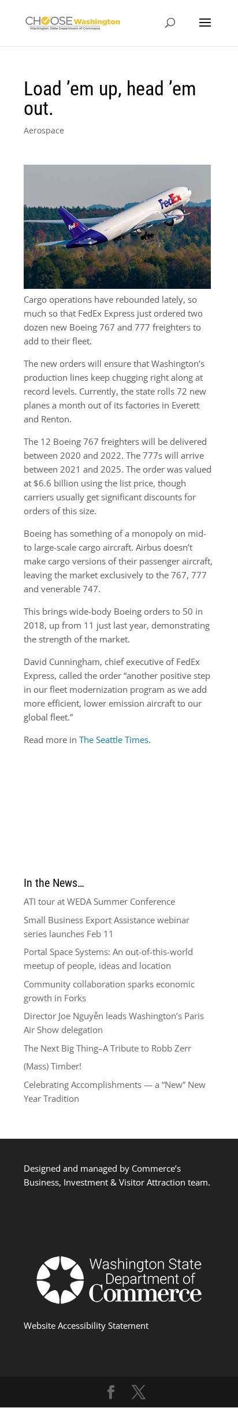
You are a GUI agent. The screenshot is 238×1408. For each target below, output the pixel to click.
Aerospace (44, 130)
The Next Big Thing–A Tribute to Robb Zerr (107, 1048)
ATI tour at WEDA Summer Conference (99, 901)
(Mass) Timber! (52, 1066)
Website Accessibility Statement (86, 1325)
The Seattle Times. (115, 739)
